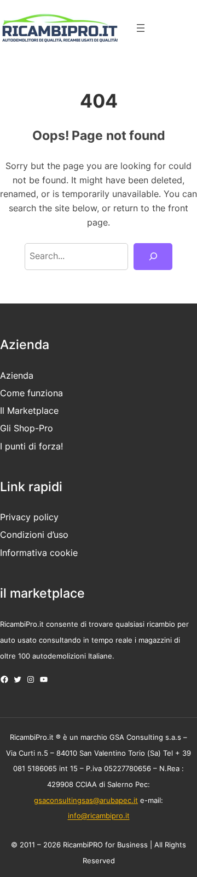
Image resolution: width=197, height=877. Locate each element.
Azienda (16, 375)
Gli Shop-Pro (26, 428)
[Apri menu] (140, 28)
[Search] (153, 256)
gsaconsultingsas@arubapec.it (86, 800)
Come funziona (31, 392)
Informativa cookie (39, 552)
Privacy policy (29, 516)
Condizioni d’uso (34, 534)
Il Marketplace (29, 410)
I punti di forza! (31, 446)
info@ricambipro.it (99, 816)
